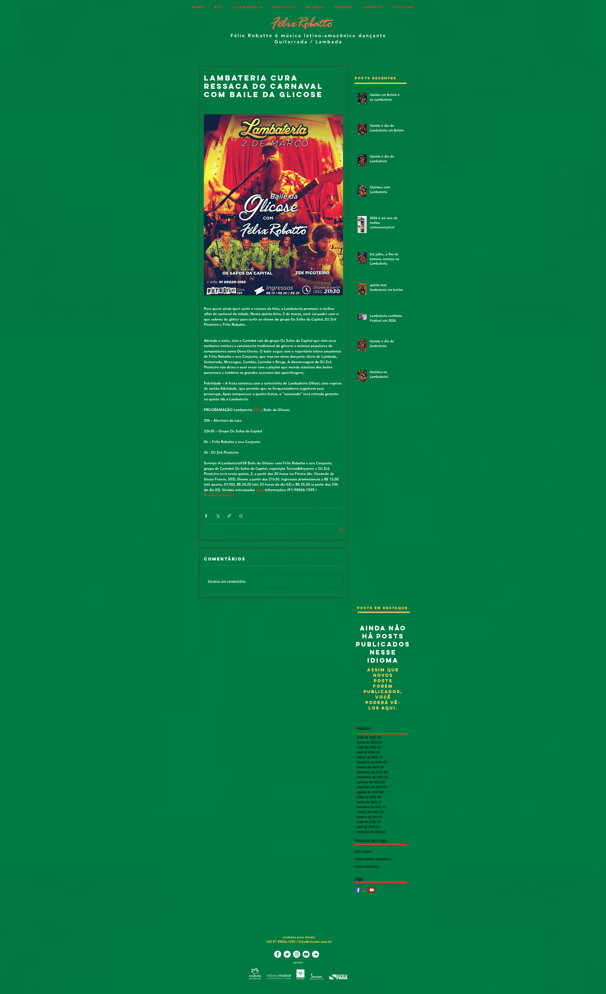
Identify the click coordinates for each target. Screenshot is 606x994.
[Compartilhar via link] (229, 516)
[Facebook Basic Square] (357, 890)
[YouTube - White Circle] (306, 954)
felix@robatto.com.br (315, 942)
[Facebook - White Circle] (277, 954)
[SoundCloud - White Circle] (315, 954)
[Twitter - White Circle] (287, 954)
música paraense (367, 866)
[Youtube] (371, 890)
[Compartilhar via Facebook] (206, 516)
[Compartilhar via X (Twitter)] (217, 516)
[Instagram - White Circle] (296, 954)
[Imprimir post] (241, 516)
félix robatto (364, 851)
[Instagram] (364, 890)
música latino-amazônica (373, 859)
